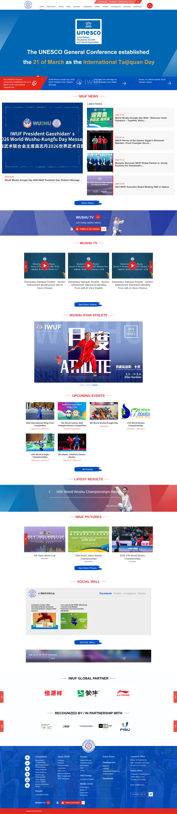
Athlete (97, 7)
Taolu (82, 768)
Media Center (86, 783)
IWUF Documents (63, 778)
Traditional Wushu (86, 763)
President (61, 763)
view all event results (115, 506)
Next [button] (151, 266)
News (68, 7)
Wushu (61, 7)
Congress (61, 760)
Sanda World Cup (41, 769)
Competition (87, 7)
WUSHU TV (40, 803)
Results (105, 7)
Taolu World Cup (40, 772)
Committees (62, 768)
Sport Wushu (84, 765)
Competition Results (41, 794)
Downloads (108, 778)
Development (116, 7)
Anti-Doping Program (87, 779)
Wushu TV (83, 790)
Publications (84, 792)
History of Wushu (85, 760)
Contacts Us (122, 2)
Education (127, 7)
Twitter (118, 593)
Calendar (112, 2)
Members (76, 7)
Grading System (108, 774)
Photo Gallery (84, 787)
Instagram (130, 593)
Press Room (109, 756)
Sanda (82, 770)
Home (42, 7)
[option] (88, 50)
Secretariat (61, 771)
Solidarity (106, 768)
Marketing (106, 766)
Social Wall (83, 795)
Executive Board (63, 765)
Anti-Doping (85, 775)
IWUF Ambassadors (64, 776)
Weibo (142, 593)
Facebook (106, 593)
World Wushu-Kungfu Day (111, 771)
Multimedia (138, 7)
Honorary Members (64, 773)
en (130, 2)
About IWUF (51, 7)
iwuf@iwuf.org (139, 785)
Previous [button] (26, 266)
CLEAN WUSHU (102, 2)
